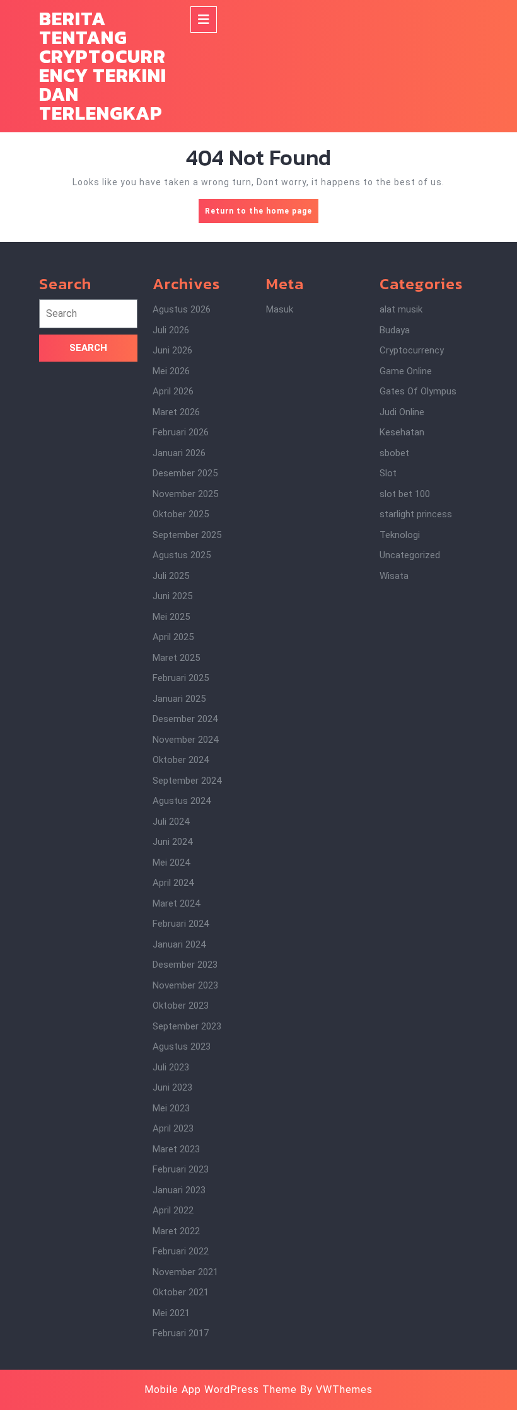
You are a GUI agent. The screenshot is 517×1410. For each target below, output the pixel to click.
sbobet (394, 453)
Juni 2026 (172, 350)
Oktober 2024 (181, 759)
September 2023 (187, 1026)
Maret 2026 (176, 412)
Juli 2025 (171, 576)
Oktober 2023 (181, 1005)
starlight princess (416, 514)
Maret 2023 (176, 1149)
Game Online (406, 371)
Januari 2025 (179, 698)
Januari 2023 (179, 1190)
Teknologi (400, 535)
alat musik (401, 309)
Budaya (395, 330)
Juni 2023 (172, 1087)
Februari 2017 (181, 1333)
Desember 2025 (185, 473)
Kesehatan (402, 432)
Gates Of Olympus (418, 391)
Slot (388, 473)
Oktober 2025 (181, 514)
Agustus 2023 (182, 1046)
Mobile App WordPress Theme (220, 1390)
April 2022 (173, 1210)
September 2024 (187, 780)
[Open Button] (203, 19)
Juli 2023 (171, 1067)
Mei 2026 (171, 371)
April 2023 (173, 1128)
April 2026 (173, 391)
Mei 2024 (171, 862)
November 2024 (185, 739)
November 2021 (185, 1272)
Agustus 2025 (182, 555)
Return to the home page (261, 214)
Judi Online (402, 412)
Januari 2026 (179, 453)
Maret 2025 (176, 657)
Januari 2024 (179, 944)
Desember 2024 (185, 719)
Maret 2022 (176, 1231)
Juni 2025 (172, 596)
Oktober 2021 (181, 1292)
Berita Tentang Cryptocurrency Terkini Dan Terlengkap (102, 65)
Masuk (279, 309)
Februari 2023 (181, 1169)
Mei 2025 (171, 616)
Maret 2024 (176, 903)
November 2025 (185, 494)
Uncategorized (410, 555)
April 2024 (173, 882)
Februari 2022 (181, 1251)
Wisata (394, 576)
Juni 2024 (172, 841)
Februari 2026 (181, 432)
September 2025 (187, 535)
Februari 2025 (181, 678)
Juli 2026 (171, 330)
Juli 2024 (171, 821)
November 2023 (185, 985)
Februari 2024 (181, 923)
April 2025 (173, 637)
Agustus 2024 (182, 800)
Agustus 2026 (182, 309)
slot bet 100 (405, 494)
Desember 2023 (185, 964)
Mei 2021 (171, 1313)
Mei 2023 (171, 1108)
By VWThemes (336, 1390)
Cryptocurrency (412, 350)
